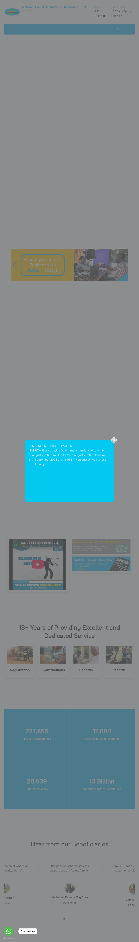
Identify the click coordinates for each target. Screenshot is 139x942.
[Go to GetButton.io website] (8, 938)
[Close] (114, 440)
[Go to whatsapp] (8, 931)
